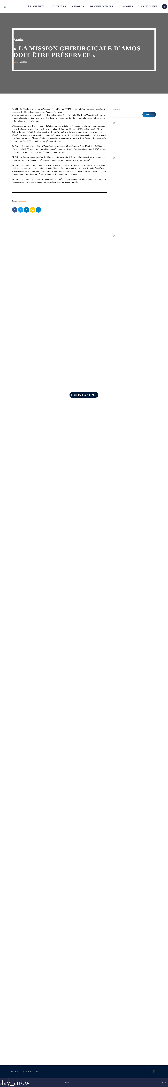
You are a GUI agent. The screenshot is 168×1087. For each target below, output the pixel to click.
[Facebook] (154, 1071)
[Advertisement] (131, 285)
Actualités (19, 39)
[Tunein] (150, 1071)
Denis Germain (22, 201)
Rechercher (116, 110)
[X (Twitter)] (164, 6)
